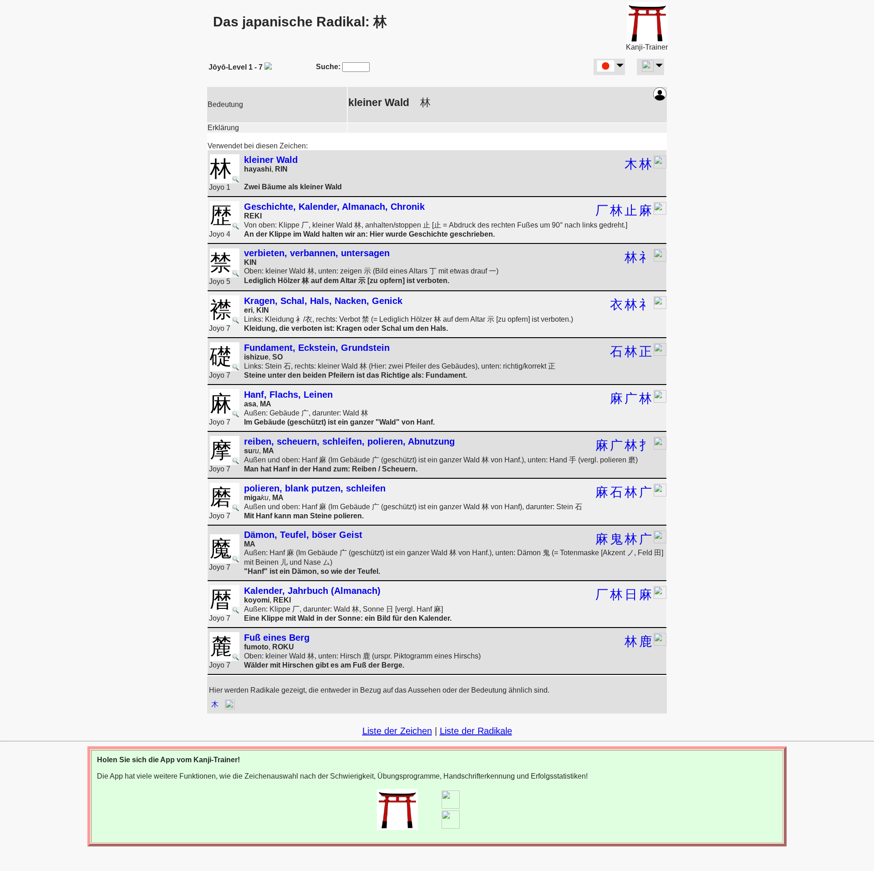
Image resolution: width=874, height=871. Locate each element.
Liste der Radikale (476, 731)
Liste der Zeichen (397, 731)
